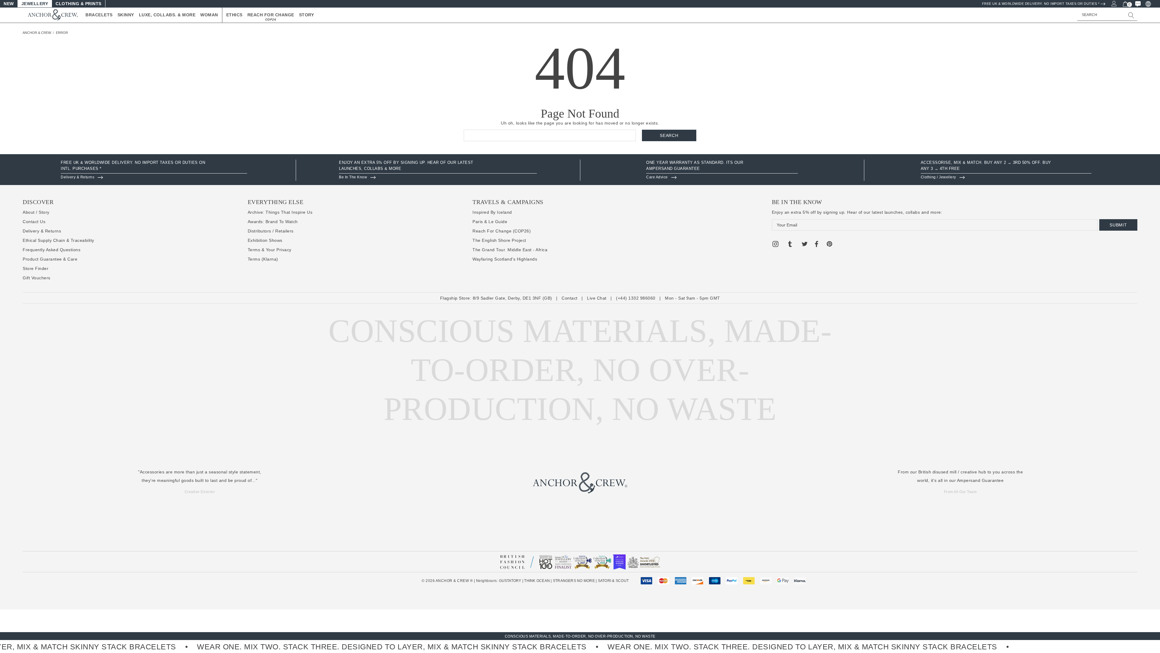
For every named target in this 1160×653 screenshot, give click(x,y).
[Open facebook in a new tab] (816, 245)
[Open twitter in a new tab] (804, 245)
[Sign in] (1113, 3)
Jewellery (34, 3)
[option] (154, 170)
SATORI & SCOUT (613, 581)
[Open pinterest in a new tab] (829, 245)
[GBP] (1147, 3)
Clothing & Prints (79, 3)
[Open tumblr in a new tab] (790, 245)
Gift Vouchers (36, 277)
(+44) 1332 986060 (636, 298)
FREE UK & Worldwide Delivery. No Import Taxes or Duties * (1041, 3)
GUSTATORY (510, 581)
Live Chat (597, 298)
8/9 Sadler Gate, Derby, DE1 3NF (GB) (512, 298)
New (9, 3)
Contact (570, 298)
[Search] (1131, 15)
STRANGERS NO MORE (574, 581)
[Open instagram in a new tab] (775, 245)
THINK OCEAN (537, 581)
